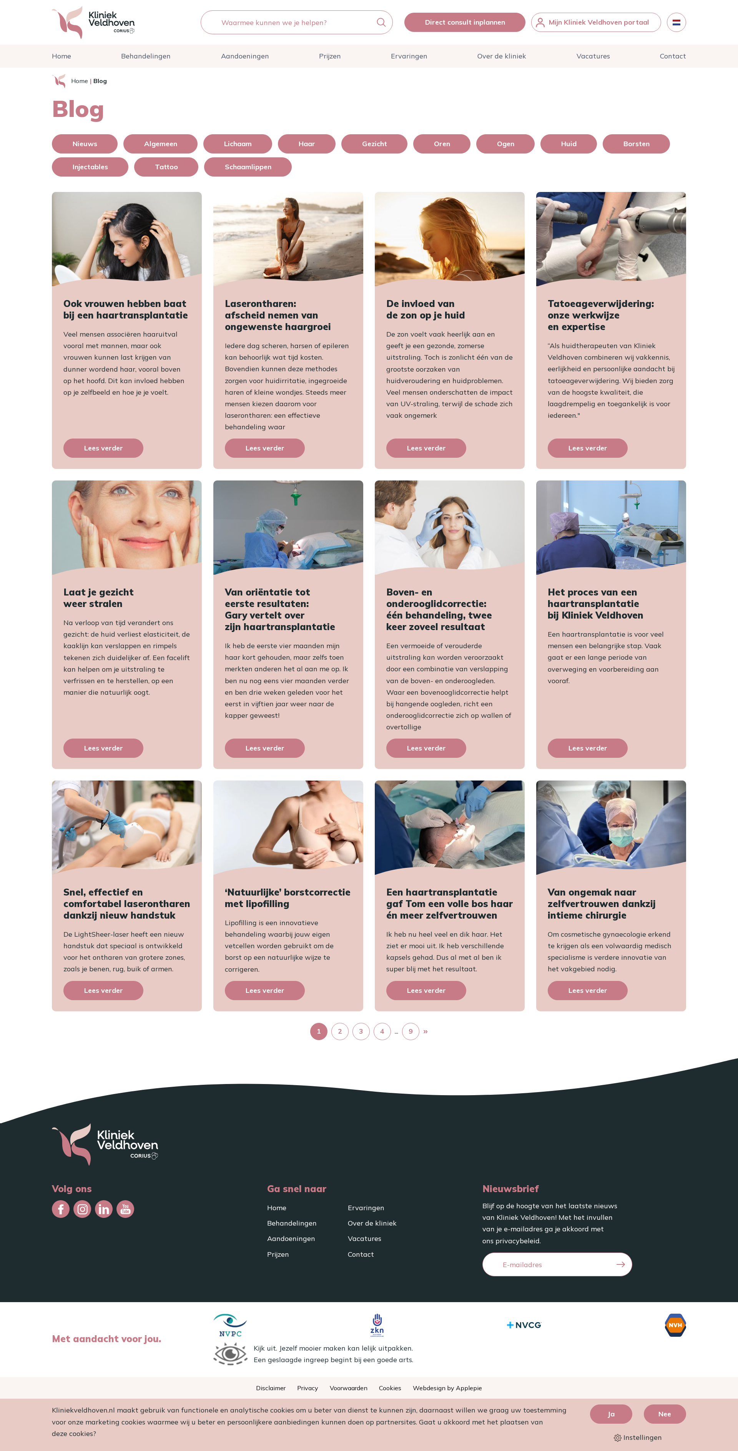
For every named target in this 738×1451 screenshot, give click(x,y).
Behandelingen (146, 56)
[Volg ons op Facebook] (61, 1209)
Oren (442, 143)
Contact (673, 56)
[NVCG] (524, 1325)
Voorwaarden (348, 1388)
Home (61, 56)
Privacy (307, 1388)
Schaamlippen (248, 166)
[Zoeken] (381, 22)
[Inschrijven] (620, 1265)
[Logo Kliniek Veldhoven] (93, 22)
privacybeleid (517, 1240)
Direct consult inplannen (465, 22)
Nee (664, 1413)
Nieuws (85, 143)
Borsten (636, 143)
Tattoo (166, 166)
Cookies (390, 1388)
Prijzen (330, 56)
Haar (307, 143)
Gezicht (374, 143)
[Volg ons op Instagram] (82, 1209)
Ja (611, 1413)
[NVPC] (230, 1325)
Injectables (90, 166)
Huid (569, 143)
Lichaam (238, 143)
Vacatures (593, 56)
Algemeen (160, 143)
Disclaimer (271, 1388)
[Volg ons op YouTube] (125, 1209)
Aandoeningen (245, 56)
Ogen (505, 143)
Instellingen (642, 1437)
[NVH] (675, 1325)
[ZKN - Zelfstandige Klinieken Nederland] (377, 1325)
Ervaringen (409, 56)
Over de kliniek (501, 56)
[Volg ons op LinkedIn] (104, 1209)
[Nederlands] (676, 22)
